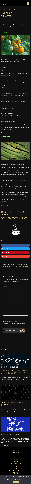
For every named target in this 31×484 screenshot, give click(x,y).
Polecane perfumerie (15, 470)
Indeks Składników (15, 463)
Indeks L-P (16, 459)
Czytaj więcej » (4, 381)
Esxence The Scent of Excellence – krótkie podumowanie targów (14, 371)
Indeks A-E (16, 455)
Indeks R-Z (16, 461)
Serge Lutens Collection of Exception (12, 403)
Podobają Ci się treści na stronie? (13, 213)
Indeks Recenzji (15, 452)
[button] (15, 245)
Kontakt (15, 468)
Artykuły (15, 450)
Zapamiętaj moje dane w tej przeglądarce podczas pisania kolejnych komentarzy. (14, 323)
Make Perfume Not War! (10, 434)
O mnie (15, 466)
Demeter (26, 24)
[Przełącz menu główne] (28, 3)
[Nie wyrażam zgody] (29, 479)
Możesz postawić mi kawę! (14, 218)
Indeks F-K (16, 457)
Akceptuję (15, 481)
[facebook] (14, 473)
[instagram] (16, 473)
